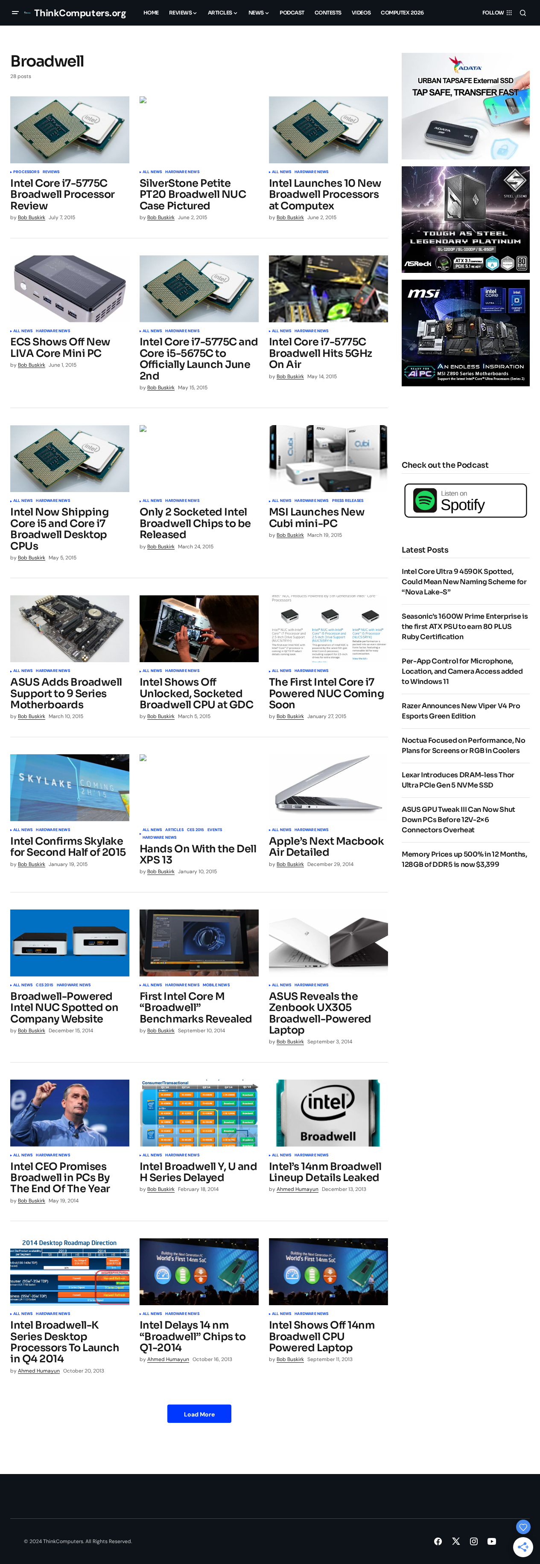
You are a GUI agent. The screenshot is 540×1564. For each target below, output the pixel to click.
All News (152, 172)
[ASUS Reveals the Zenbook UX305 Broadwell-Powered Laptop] (328, 942)
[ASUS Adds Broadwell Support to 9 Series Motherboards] (69, 628)
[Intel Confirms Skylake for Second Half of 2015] (69, 787)
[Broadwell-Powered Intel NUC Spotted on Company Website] (69, 942)
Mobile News (216, 985)
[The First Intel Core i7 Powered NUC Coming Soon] (328, 628)
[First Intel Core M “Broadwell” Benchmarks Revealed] (199, 942)
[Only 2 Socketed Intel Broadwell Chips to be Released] (199, 458)
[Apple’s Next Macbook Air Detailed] (328, 787)
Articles (174, 830)
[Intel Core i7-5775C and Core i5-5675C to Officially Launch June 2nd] (199, 288)
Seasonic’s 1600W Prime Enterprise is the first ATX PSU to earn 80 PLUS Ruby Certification (465, 626)
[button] (15, 13)
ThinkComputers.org (80, 13)
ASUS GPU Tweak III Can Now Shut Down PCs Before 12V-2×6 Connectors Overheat (458, 819)
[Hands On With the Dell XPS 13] (199, 787)
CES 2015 (195, 830)
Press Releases (348, 501)
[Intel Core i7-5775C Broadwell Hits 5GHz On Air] (328, 288)
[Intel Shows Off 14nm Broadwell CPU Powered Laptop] (328, 1271)
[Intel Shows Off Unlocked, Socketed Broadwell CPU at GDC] (199, 628)
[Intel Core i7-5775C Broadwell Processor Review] (69, 129)
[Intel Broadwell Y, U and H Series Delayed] (199, 1113)
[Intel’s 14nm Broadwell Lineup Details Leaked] (328, 1113)
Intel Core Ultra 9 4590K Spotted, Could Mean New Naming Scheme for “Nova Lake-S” (464, 582)
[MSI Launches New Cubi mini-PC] (328, 458)
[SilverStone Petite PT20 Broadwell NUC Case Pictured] (199, 129)
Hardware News (182, 172)
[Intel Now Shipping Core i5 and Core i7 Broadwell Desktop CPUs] (69, 458)
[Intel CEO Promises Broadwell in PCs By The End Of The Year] (69, 1113)
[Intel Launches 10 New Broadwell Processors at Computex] (328, 129)
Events (214, 830)
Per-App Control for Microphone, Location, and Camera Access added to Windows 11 (462, 671)
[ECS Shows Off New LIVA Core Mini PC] (69, 288)
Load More (199, 1414)
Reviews (51, 172)
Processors (26, 172)
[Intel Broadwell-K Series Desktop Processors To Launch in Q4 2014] (69, 1271)
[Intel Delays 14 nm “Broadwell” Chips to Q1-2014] (199, 1271)
